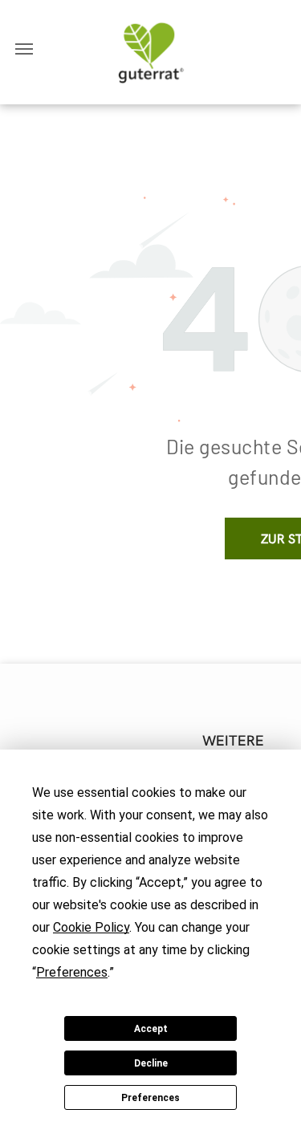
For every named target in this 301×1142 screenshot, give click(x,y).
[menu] (24, 49)
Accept (151, 1028)
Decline (151, 1063)
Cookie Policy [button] (91, 927)
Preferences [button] (72, 972)
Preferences (150, 1097)
